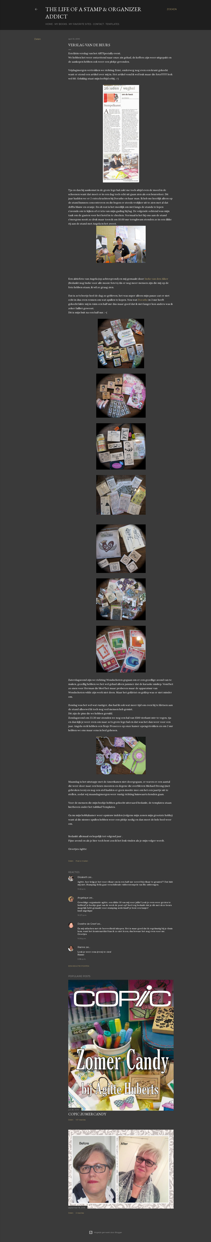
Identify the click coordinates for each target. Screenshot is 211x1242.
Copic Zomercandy (87, 1114)
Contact (98, 24)
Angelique (83, 897)
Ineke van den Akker (156, 278)
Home (49, 24)
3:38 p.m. (82, 959)
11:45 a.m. (82, 889)
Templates (112, 24)
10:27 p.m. (82, 915)
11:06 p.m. (82, 938)
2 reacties (80, 1213)
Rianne (81, 947)
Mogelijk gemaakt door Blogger (108, 1232)
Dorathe (143, 299)
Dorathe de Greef (87, 923)
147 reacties (81, 1120)
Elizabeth (83, 877)
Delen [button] (37, 39)
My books (61, 24)
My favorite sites (80, 24)
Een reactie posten (78, 966)
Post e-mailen (82, 861)
